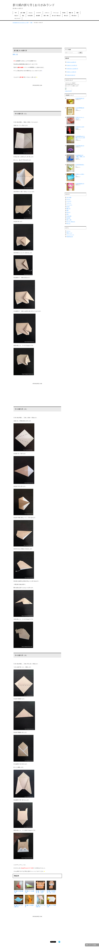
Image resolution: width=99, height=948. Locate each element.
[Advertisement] (49, 36)
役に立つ (16, 15)
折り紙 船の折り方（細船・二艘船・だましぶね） (80, 157)
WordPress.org (70, 236)
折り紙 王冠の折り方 (80, 98)
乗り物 (63, 12)
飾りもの (66, 15)
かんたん (30, 12)
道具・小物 (46, 15)
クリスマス (38, 12)
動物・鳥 (71, 12)
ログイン (68, 231)
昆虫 (23, 15)
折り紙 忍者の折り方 (80, 183)
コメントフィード (70, 234)
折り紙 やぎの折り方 (71, 75)
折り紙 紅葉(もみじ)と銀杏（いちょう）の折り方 (80, 138)
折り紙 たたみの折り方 (71, 62)
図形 (77, 12)
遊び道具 (38, 15)
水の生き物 (30, 15)
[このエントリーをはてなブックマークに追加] (59, 941)
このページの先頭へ (92, 944)
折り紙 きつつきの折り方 (72, 65)
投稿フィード (69, 232)
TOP (16, 12)
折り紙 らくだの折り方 (71, 71)
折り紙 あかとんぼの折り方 (72, 68)
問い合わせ (74, 15)
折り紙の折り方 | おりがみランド (34, 5)
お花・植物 (22, 12)
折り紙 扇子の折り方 (80, 145)
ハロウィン (47, 12)
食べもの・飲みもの (56, 15)
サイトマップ (17, 18)
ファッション (56, 12)
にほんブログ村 (68, 91)
